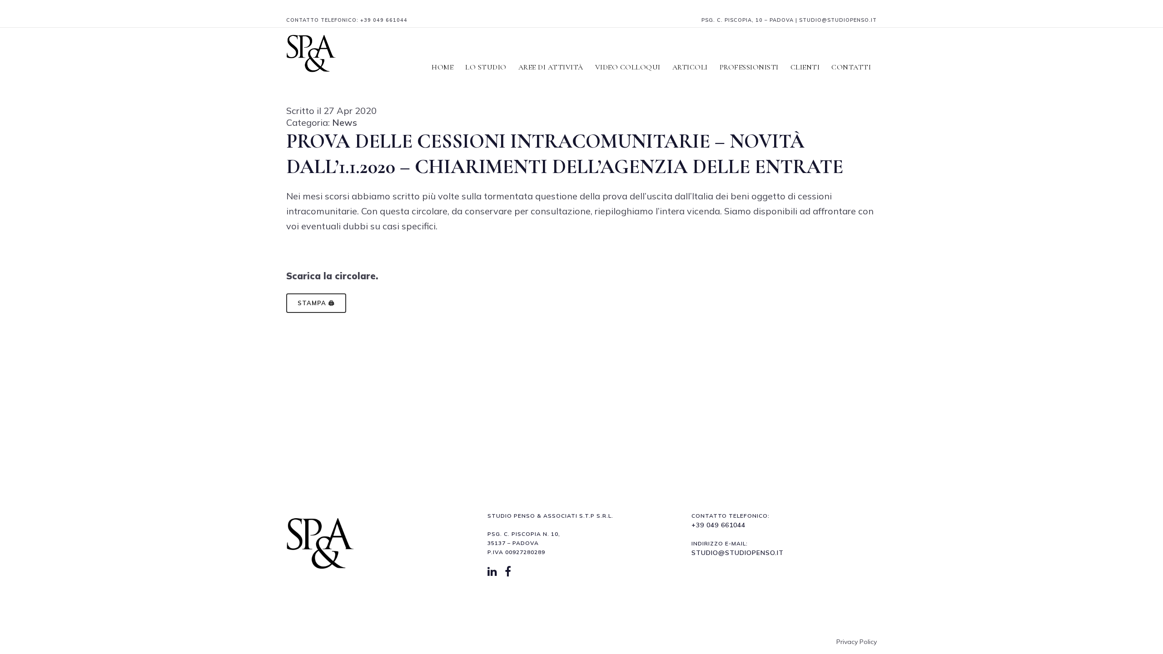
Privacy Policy (856, 642)
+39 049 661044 (384, 20)
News (344, 122)
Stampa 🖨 (316, 303)
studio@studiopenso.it (737, 553)
